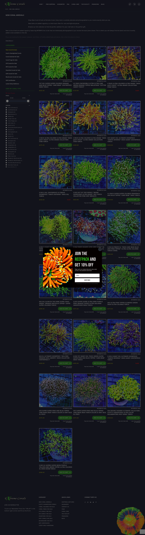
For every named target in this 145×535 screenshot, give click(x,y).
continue (87, 280)
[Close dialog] (100, 249)
